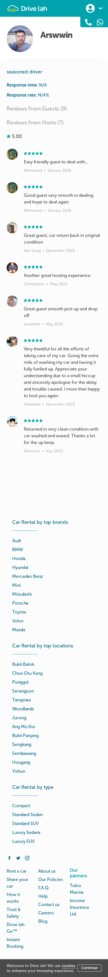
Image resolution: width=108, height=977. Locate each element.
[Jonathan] (12, 301)
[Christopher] (12, 267)
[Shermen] (12, 421)
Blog (42, 921)
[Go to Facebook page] (9, 857)
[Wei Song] (12, 227)
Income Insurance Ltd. (79, 907)
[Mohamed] (12, 154)
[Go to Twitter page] (18, 857)
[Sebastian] (12, 341)
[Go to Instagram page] (27, 857)
